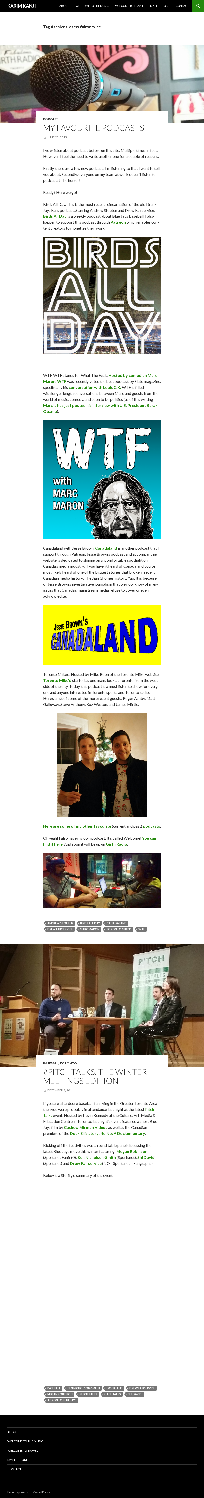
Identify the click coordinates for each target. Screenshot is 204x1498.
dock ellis (114, 1388)
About (64, 5)
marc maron (89, 929)
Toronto (68, 1063)
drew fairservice (60, 929)
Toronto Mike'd (118, 929)
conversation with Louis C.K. (95, 387)
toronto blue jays (61, 1400)
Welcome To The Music (92, 5)
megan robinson (60, 1394)
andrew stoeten (60, 923)
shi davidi (135, 1394)
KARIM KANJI (21, 6)
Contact (182, 5)
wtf (141, 929)
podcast (50, 119)
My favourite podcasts (93, 128)
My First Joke (159, 5)
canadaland (117, 923)
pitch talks (88, 1394)
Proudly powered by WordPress (28, 1492)
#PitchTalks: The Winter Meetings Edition (95, 1076)
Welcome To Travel (129, 5)
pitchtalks (112, 1394)
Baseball (50, 1063)
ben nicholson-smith (84, 1388)
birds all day (90, 923)
